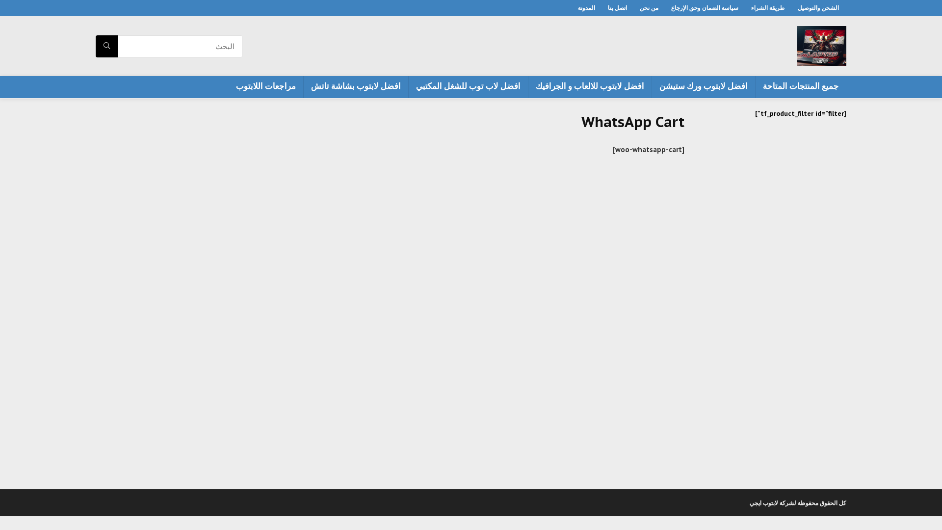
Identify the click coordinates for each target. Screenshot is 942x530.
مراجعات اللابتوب (266, 85)
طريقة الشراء (768, 7)
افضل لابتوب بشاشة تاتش (356, 85)
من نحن (649, 7)
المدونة (586, 7)
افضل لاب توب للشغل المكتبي (468, 85)
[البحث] (107, 46)
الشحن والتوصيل (818, 7)
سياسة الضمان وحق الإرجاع (704, 7)
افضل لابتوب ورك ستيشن (703, 85)
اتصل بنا (617, 7)
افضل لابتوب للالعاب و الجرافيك (590, 85)
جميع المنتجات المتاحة (801, 85)
